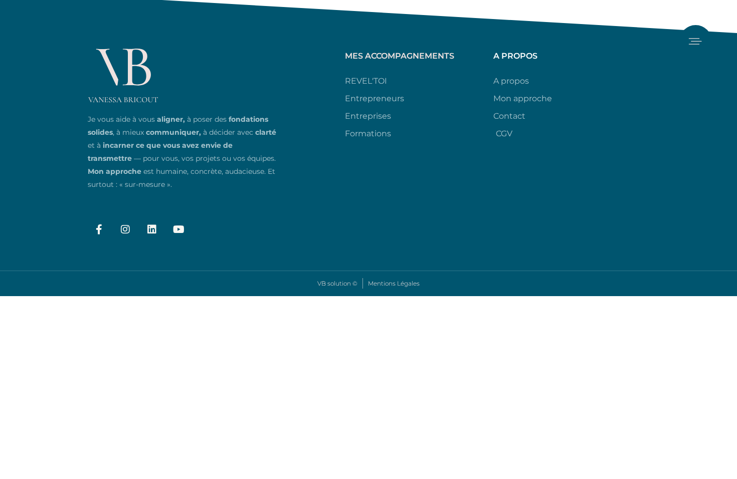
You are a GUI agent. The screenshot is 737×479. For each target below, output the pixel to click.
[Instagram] (125, 229)
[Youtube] (178, 229)
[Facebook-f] (99, 229)
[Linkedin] (152, 229)
